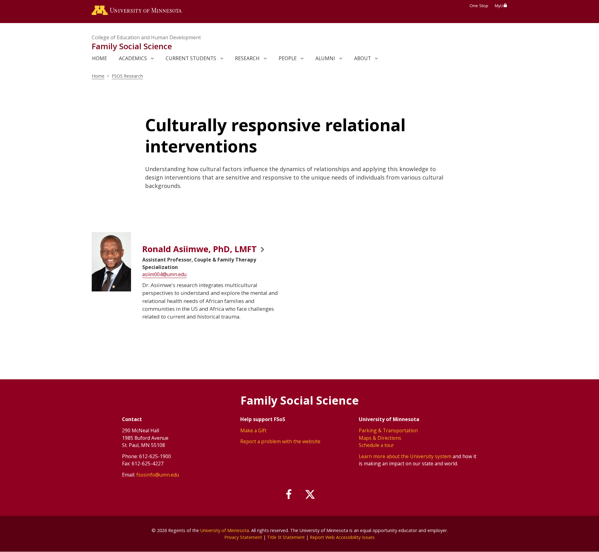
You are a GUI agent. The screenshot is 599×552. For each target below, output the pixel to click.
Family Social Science (132, 46)
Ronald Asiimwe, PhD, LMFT (199, 249)
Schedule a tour (376, 445)
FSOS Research (127, 76)
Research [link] (247, 58)
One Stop (479, 5)
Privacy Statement (243, 537)
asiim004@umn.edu (164, 274)
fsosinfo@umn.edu (157, 474)
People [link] (288, 58)
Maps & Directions (380, 437)
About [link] (362, 58)
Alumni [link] (325, 58)
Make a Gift (253, 430)
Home (98, 76)
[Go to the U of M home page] (137, 11)
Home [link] (99, 58)
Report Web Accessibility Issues (342, 537)
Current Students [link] (191, 58)
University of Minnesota (224, 530)
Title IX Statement (286, 537)
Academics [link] (133, 58)
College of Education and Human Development (146, 37)
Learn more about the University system (405, 456)
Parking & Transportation (388, 430)
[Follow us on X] (310, 494)
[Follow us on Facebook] (289, 494)
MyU (499, 5)
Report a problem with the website (280, 441)
